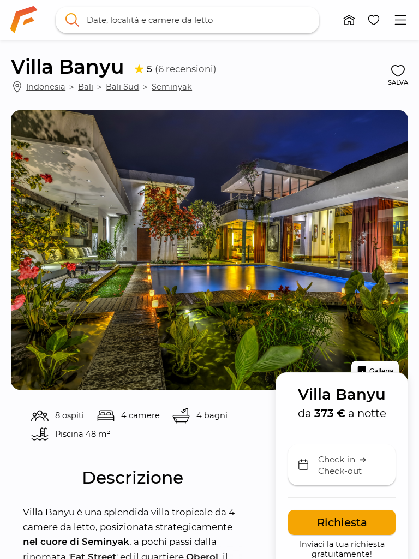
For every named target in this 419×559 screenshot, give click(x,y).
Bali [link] (85, 87)
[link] (24, 19)
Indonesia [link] (45, 87)
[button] (349, 20)
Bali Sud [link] (122, 87)
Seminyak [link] (172, 87)
